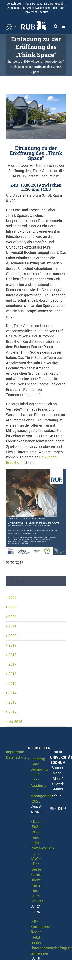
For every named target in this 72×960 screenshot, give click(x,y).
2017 (12, 664)
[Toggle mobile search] (56, 26)
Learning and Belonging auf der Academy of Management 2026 (36, 780)
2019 (12, 645)
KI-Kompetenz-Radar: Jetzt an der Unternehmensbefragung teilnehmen (36, 937)
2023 (12, 607)
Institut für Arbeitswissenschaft (33, 7)
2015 (12, 684)
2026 (12, 617)
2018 (12, 655)
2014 (12, 693)
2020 (12, 636)
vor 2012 (15, 722)
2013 (12, 702)
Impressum (15, 752)
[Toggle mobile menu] (64, 26)
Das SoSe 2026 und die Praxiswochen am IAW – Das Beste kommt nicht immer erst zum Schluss (36, 861)
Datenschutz (16, 757)
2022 (12, 598)
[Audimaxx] (36, 116)
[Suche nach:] (36, 581)
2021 (12, 626)
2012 (12, 712)
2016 (12, 674)
